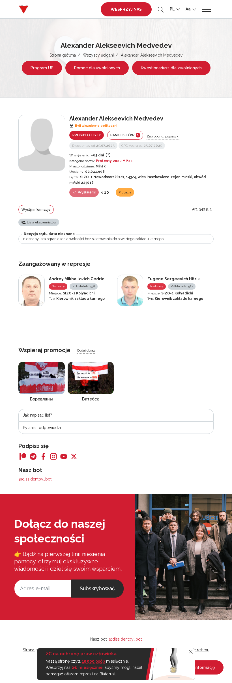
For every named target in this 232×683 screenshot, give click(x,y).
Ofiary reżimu (197, 650)
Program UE (42, 68)
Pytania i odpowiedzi (42, 427)
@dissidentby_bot (34, 479)
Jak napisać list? (37, 415)
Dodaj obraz (86, 350)
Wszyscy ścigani (98, 55)
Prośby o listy (86, 135)
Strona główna (63, 55)
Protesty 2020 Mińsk (114, 161)
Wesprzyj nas (126, 9)
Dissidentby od (93, 146)
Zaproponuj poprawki (163, 136)
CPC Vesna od (141, 146)
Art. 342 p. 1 (202, 209)
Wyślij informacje (36, 210)
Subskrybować (97, 588)
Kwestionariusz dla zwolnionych (171, 68)
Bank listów (124, 135)
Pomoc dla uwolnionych (97, 68)
